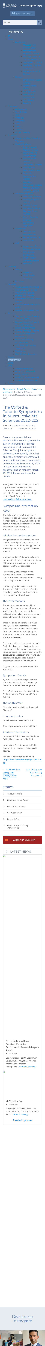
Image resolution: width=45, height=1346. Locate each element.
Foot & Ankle (21, 112)
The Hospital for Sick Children (28, 287)
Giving (10, 362)
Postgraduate (21, 374)
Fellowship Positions (32, 237)
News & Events (14, 360)
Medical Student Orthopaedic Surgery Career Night (11, 774)
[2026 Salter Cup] (22, 1072)
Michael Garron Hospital (26, 290)
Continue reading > (27, 1066)
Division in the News (16, 806)
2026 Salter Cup (14, 1101)
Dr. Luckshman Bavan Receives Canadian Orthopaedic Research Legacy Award (22, 1045)
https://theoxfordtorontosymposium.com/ (23, 759)
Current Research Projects (27, 330)
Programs (12, 106)
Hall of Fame (28, 100)
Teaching (27, 103)
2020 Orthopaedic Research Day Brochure (34, 772)
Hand (17, 115)
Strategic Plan (29, 91)
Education (12, 135)
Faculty (18, 269)
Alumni (11, 357)
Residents (19, 281)
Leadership (20, 42)
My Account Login (24, 13)
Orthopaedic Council (32, 62)
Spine (17, 123)
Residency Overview (32, 196)
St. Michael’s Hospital (24, 295)
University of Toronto (25, 371)
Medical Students (23, 144)
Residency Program (24, 193)
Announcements (14, 793)
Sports (18, 126)
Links (10, 365)
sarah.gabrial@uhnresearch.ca (17, 499)
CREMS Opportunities (25, 327)
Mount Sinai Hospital (24, 292)
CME (17, 243)
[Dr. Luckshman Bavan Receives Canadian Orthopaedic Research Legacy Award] (22, 856)
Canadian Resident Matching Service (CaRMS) (31, 211)
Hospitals (12, 284)
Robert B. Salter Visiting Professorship (17, 826)
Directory (12, 266)
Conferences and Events (23, 425)
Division (19, 77)
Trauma (18, 129)
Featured (8, 428)
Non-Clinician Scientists (25, 354)
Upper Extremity (22, 132)
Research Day (13, 819)
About (10, 39)
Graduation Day (14, 812)
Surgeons (27, 272)
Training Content (30, 205)
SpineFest (27, 263)
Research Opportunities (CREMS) (29, 176)
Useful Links (28, 240)
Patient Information (24, 368)
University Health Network (27, 377)
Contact (11, 383)
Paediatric (19, 120)
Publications (21, 351)
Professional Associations (27, 380)
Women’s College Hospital (27, 310)
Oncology (19, 117)
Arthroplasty (21, 109)
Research (12, 313)
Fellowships (20, 228)
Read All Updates (22, 1120)
